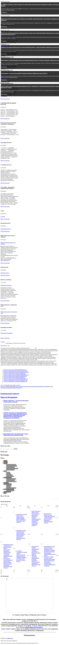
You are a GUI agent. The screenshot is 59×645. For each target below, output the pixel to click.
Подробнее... (4, 12)
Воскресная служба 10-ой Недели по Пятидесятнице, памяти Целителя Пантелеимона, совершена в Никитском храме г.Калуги (21, 535)
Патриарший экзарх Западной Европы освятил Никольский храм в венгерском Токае (15, 434)
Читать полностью (5, 46)
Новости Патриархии (9, 397)
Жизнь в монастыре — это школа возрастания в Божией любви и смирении (16, 401)
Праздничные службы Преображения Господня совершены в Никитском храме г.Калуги (24, 73)
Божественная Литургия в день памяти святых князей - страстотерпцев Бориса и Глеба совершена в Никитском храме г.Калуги (49, 518)
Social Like (2, 390)
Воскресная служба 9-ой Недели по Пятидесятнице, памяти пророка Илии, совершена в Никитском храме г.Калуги (21, 518)
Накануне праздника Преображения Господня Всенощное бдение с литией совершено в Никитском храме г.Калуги (36, 560)
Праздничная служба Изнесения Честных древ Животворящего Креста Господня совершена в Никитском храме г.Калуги (8, 563)
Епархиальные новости (10, 393)
